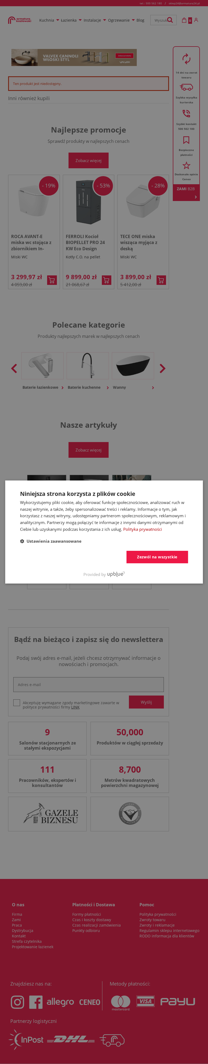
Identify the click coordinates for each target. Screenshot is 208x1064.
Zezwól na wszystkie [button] (157, 556)
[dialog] (104, 532)
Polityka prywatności (142, 529)
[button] (51, 541)
